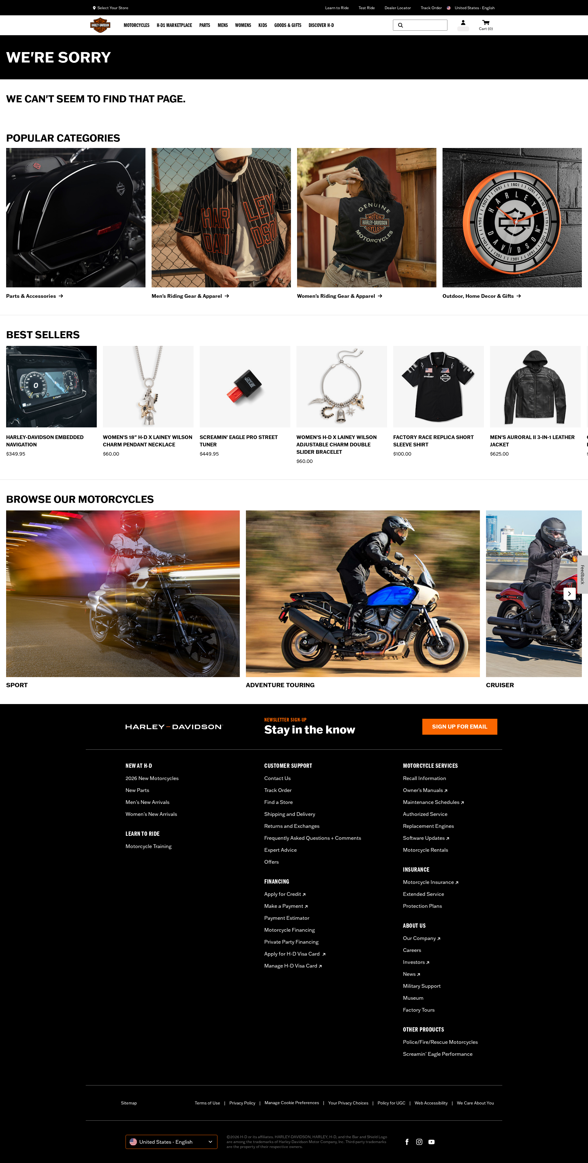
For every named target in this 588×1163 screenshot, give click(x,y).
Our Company (419, 938)
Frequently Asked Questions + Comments (312, 838)
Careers (412, 950)
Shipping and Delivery (289, 814)
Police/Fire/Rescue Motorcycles (440, 1042)
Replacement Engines (428, 826)
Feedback (583, 574)
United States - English (475, 8)
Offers (271, 862)
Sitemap (129, 1102)
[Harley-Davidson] (190, 727)
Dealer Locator (398, 8)
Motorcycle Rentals (425, 850)
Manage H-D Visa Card (290, 966)
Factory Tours (419, 1010)
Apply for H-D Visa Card (292, 954)
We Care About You (475, 1102)
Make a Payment (283, 906)
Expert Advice (280, 850)
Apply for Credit (282, 894)
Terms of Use (207, 1102)
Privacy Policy (242, 1102)
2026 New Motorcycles (152, 778)
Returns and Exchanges (291, 826)
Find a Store (278, 802)
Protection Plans (422, 906)
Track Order (431, 8)
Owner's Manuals (423, 790)
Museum (413, 998)
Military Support (422, 986)
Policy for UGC (391, 1102)
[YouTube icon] (431, 1142)
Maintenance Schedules (431, 802)
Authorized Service (425, 814)
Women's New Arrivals (151, 814)
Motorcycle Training (149, 846)
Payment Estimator (286, 918)
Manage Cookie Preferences (292, 1102)
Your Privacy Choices (348, 1102)
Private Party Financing (291, 942)
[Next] (576, 405)
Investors (414, 962)
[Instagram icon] (419, 1142)
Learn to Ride (337, 8)
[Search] (420, 25)
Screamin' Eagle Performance (438, 1054)
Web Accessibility (431, 1102)
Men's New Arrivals (147, 802)
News (409, 974)
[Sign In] (463, 25)
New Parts (137, 790)
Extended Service (423, 894)
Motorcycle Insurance (428, 882)
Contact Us (277, 778)
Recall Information (424, 778)
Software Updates (424, 838)
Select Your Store (112, 8)
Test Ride (367, 8)
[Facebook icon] (407, 1142)
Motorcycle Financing (289, 930)
